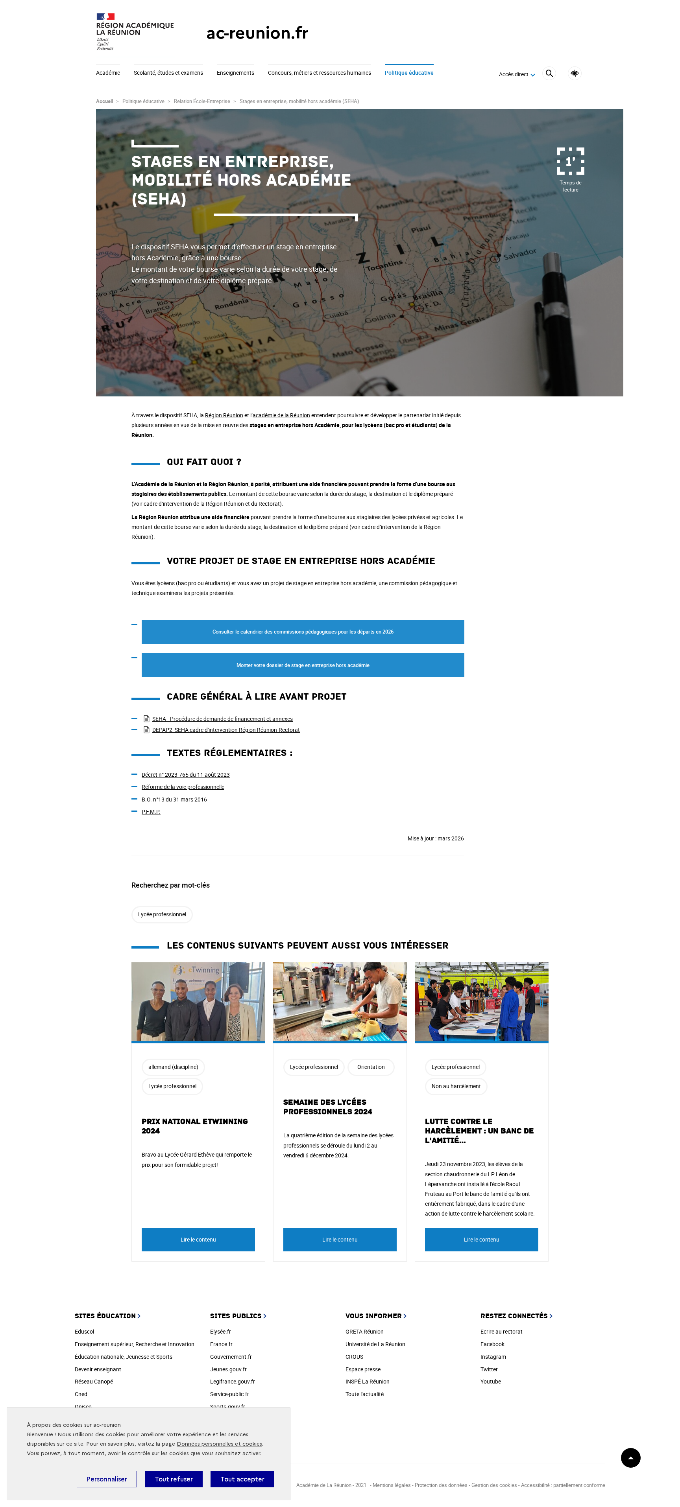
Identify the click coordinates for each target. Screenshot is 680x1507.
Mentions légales (392, 1485)
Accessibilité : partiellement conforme (563, 1485)
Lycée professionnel (162, 914)
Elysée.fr (220, 1331)
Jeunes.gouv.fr (228, 1369)
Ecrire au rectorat (501, 1331)
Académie (108, 73)
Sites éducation (105, 1316)
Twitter (489, 1369)
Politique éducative (409, 73)
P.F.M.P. (151, 811)
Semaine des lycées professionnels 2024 (327, 1107)
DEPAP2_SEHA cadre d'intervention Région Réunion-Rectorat (226, 729)
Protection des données (441, 1485)
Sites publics (236, 1316)
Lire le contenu (198, 1239)
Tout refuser (174, 1479)
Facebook (492, 1344)
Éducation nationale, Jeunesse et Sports (123, 1356)
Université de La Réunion (375, 1344)
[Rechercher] (549, 74)
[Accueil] (135, 33)
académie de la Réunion (281, 415)
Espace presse (363, 1369)
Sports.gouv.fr (227, 1406)
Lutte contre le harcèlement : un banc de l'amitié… (479, 1131)
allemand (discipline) (173, 1066)
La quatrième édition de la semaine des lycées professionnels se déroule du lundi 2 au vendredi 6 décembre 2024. (338, 1145)
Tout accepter (242, 1479)
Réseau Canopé (94, 1381)
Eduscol (84, 1331)
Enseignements (235, 73)
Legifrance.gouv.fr (232, 1381)
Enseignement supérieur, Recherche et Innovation (134, 1344)
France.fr (221, 1344)
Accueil (104, 101)
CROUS (354, 1356)
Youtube (490, 1381)
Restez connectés (514, 1316)
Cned (81, 1394)
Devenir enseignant (98, 1369)
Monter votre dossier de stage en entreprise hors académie (303, 665)
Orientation (371, 1066)
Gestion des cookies (494, 1485)
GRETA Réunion (365, 1331)
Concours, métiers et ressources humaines (319, 73)
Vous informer (374, 1316)
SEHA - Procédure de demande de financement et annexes (222, 718)
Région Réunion (224, 415)
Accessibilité (575, 73)
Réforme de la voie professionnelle (183, 786)
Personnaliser (107, 1479)
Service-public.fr (229, 1394)
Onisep (83, 1406)
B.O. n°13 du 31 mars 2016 (174, 799)
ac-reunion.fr (257, 32)
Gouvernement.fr (231, 1356)
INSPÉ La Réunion (368, 1381)
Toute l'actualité (365, 1394)
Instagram (493, 1356)
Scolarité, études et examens (168, 73)
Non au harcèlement (456, 1086)
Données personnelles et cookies (219, 1444)
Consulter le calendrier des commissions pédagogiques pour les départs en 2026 (303, 631)
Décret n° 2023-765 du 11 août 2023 (186, 774)
